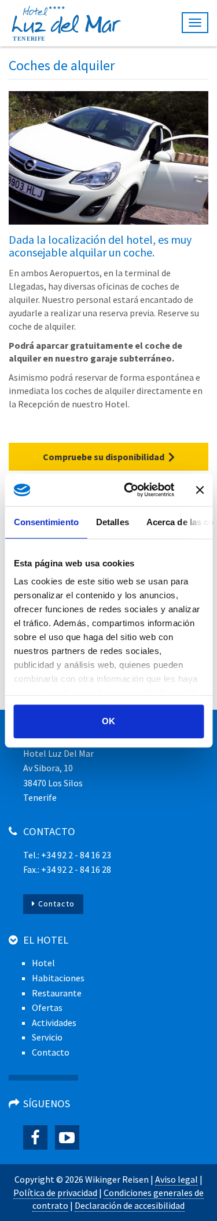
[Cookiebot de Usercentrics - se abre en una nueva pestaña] (129, 489)
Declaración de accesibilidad (130, 1205)
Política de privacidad (55, 1192)
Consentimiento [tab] (45, 522)
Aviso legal (176, 1179)
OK (108, 721)
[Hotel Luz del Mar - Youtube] (67, 1137)
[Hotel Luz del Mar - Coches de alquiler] (108, 158)
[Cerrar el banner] (200, 490)
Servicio (47, 1037)
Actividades (54, 1022)
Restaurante (57, 993)
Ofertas (47, 1007)
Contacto (56, 903)
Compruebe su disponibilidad (103, 457)
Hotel (43, 963)
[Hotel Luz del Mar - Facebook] (35, 1137)
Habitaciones (58, 978)
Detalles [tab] (111, 522)
